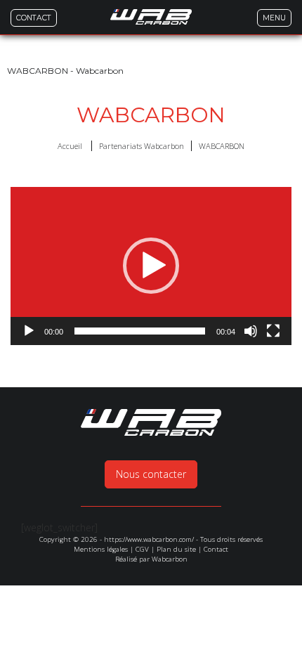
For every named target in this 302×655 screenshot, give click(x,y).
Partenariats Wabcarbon (141, 146)
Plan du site (176, 549)
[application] (151, 266)
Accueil (70, 146)
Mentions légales (101, 549)
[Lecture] (29, 331)
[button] (151, 266)
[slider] (139, 331)
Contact (216, 549)
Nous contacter (151, 474)
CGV (142, 549)
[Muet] (251, 331)
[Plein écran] (273, 331)
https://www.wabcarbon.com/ (149, 539)
